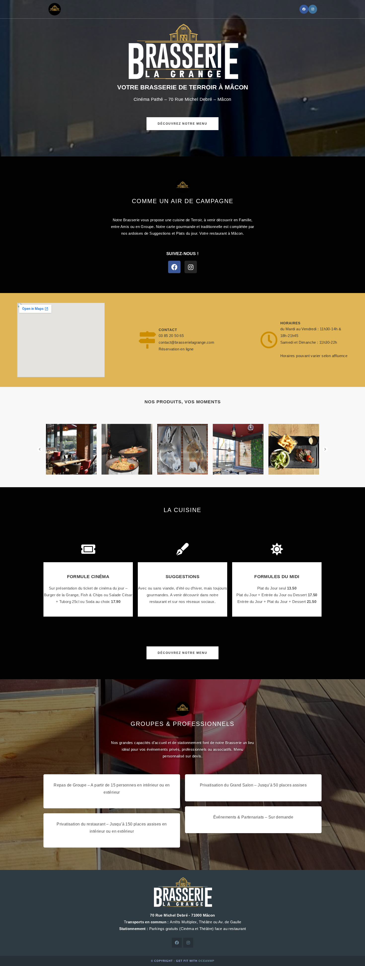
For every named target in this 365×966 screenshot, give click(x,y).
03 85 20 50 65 (171, 336)
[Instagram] (312, 9)
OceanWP (206, 960)
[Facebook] (303, 9)
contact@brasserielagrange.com (187, 342)
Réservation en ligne (176, 349)
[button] (182, 123)
